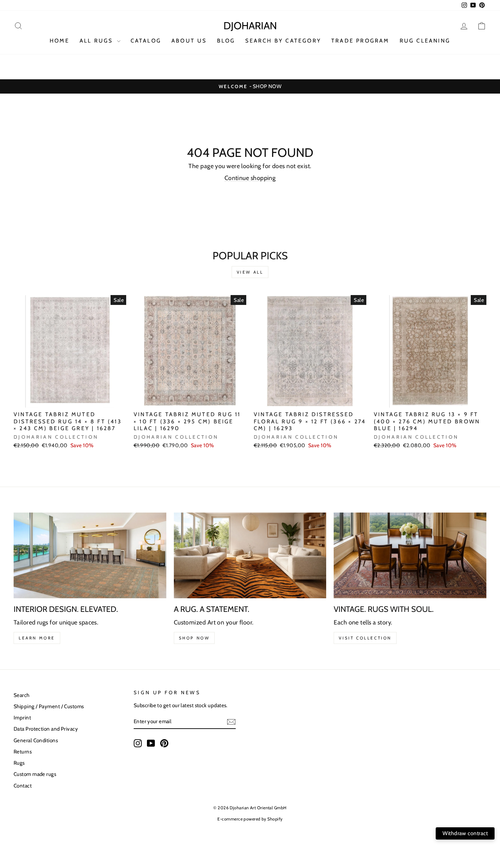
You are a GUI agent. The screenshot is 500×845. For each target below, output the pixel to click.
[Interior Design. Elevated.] (90, 555)
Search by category (283, 40)
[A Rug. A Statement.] (250, 555)
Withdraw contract (465, 833)
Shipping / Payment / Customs (49, 706)
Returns (23, 751)
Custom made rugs (35, 774)
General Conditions (36, 740)
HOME (59, 40)
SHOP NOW (194, 637)
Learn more (37, 637)
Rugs (19, 763)
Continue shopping (250, 178)
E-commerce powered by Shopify (249, 819)
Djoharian (250, 25)
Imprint (22, 717)
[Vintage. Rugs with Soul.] (410, 555)
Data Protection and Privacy (46, 729)
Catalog (146, 40)
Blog (226, 40)
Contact (23, 785)
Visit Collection (365, 637)
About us (189, 40)
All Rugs (97, 40)
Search (22, 695)
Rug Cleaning (425, 40)
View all (250, 272)
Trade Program (360, 40)
